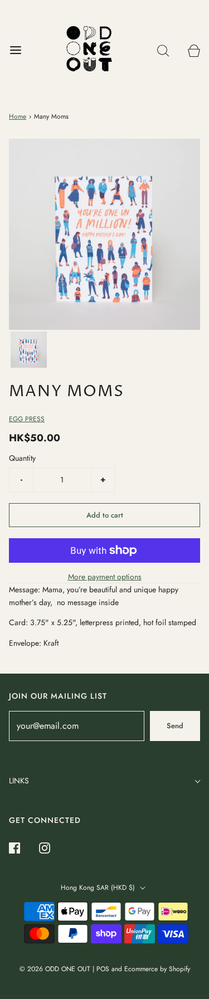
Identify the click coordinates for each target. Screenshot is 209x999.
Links (19, 780)
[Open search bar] (163, 50)
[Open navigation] (15, 50)
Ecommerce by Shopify (157, 969)
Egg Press (27, 419)
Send (175, 725)
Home (17, 116)
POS (102, 969)
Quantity (22, 458)
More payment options (105, 576)
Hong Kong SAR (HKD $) (99, 888)
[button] (28, 349)
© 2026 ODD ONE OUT (55, 969)
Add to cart (104, 515)
